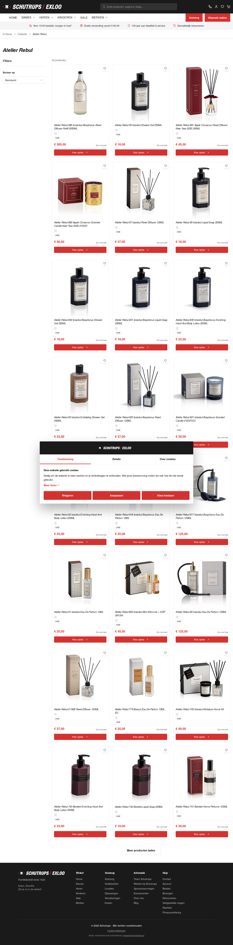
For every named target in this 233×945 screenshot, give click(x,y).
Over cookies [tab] (168, 459)
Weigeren (67, 495)
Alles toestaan (165, 495)
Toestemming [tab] (65, 459)
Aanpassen (116, 495)
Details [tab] (116, 459)
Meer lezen (50, 485)
